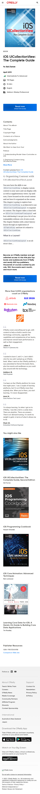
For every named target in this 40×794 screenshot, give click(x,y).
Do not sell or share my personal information (16, 774)
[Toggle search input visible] (37, 2)
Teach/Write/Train (9, 686)
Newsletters (30, 689)
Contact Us (30, 686)
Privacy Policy (31, 693)
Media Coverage (8, 696)
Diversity (5, 705)
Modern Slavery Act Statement (12, 789)
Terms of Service (7, 784)
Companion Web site (11, 653)
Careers (5, 689)
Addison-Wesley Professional (18, 92)
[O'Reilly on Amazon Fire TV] (10, 760)
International (8, 715)
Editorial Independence (10, 787)
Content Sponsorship (10, 708)
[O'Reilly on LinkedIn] (12, 672)
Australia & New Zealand (11, 719)
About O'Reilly (8, 682)
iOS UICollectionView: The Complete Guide (18, 171)
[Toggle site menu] (2, 2)
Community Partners (10, 699)
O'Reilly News (7, 693)
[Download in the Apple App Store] (8, 741)
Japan (4, 722)
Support (30, 682)
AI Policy (29, 696)
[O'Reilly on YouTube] (15, 672)
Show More (7, 165)
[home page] (12, 2)
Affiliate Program (8, 702)
